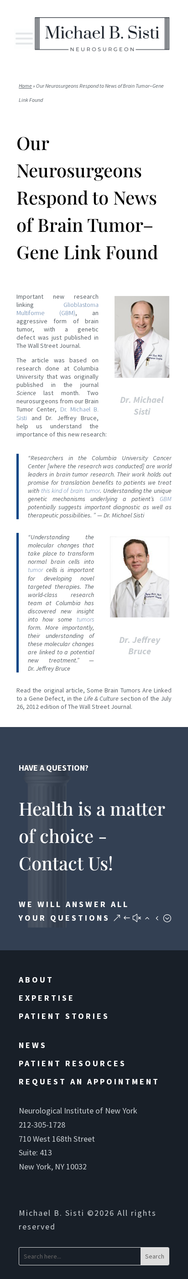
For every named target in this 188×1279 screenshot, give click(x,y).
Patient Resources (72, 1063)
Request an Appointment (89, 1081)
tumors (85, 619)
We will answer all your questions (74, 911)
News (33, 1045)
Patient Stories (64, 1016)
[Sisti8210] (142, 379)
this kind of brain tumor (70, 491)
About (36, 979)
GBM (166, 499)
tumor (35, 570)
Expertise (47, 998)
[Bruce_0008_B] (139, 619)
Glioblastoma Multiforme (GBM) (57, 309)
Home (25, 85)
